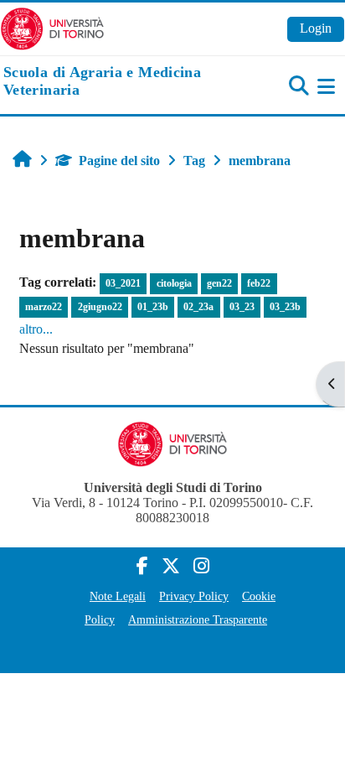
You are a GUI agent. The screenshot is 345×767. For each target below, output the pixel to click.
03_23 (242, 307)
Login (316, 28)
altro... (36, 329)
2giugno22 (100, 307)
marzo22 (43, 307)
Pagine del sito (119, 160)
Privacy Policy (194, 596)
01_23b (152, 307)
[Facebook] (142, 566)
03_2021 (123, 283)
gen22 (219, 283)
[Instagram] (201, 566)
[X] (171, 566)
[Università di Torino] (52, 27)
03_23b (285, 307)
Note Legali (118, 596)
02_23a (198, 307)
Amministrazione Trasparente (197, 619)
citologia (174, 283)
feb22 (258, 283)
